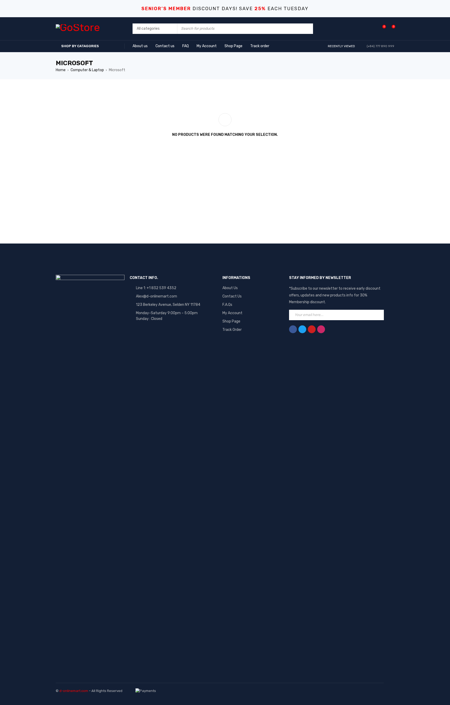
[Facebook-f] (293, 329)
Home (61, 70)
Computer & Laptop (87, 70)
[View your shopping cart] (390, 28)
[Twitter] (302, 329)
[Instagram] (321, 329)
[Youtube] (312, 329)
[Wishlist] (381, 29)
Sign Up (378, 315)
